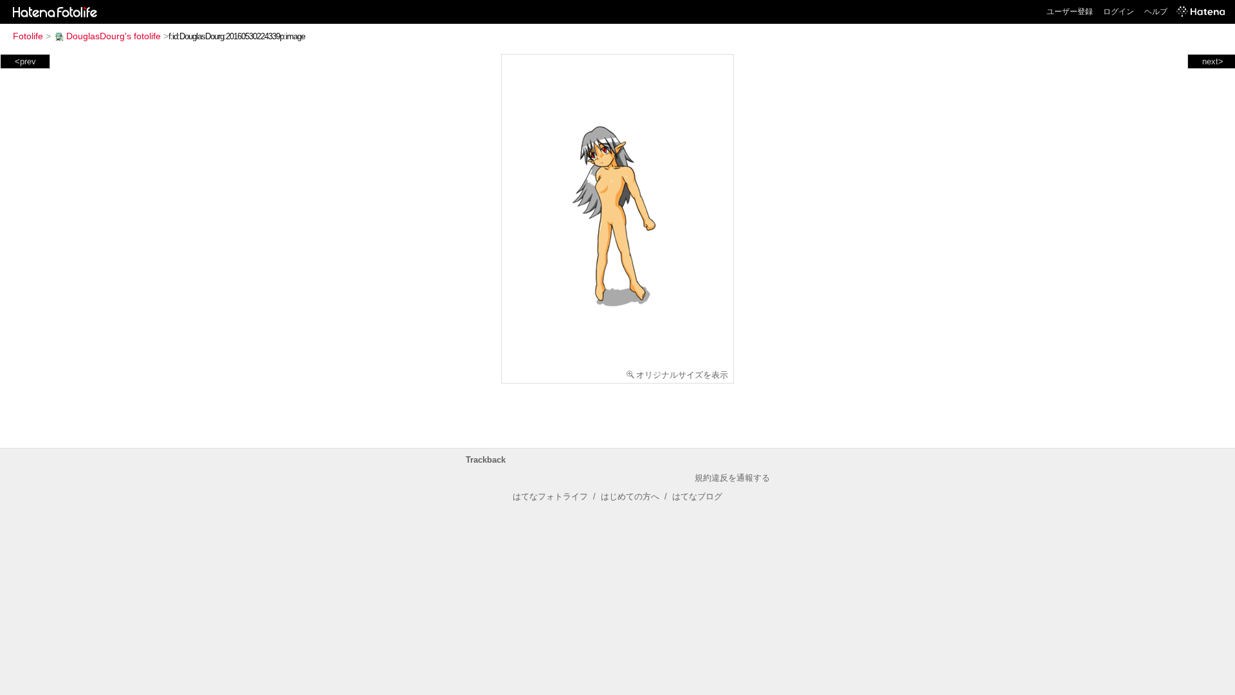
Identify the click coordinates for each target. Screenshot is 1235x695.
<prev (25, 61)
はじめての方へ (630, 496)
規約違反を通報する (732, 478)
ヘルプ (1155, 11)
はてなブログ (697, 496)
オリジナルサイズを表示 (682, 375)
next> (1212, 61)
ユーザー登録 (1070, 11)
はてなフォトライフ (550, 496)
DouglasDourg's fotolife (113, 36)
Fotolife (28, 36)
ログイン (1118, 11)
